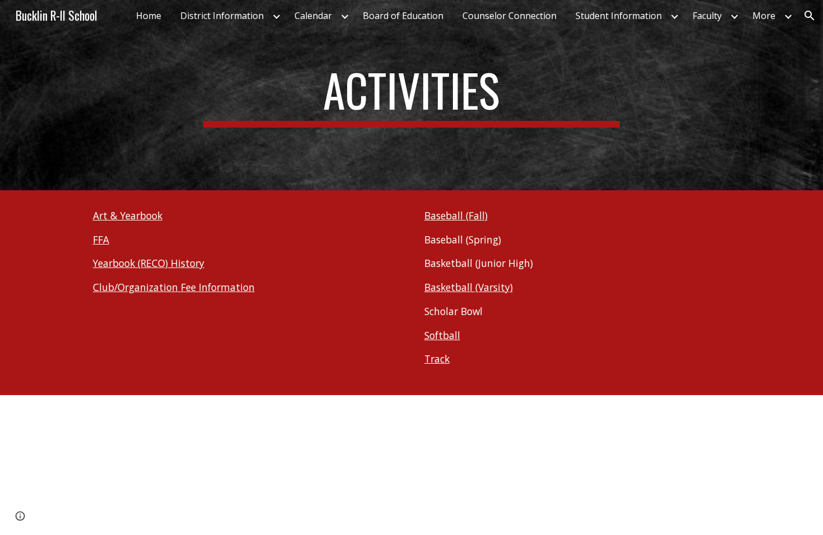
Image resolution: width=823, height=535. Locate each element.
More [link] (763, 16)
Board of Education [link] (403, 16)
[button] (809, 15)
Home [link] (148, 16)
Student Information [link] (619, 16)
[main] (411, 95)
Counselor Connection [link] (509, 16)
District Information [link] (222, 16)
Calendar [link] (313, 16)
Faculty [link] (707, 16)
